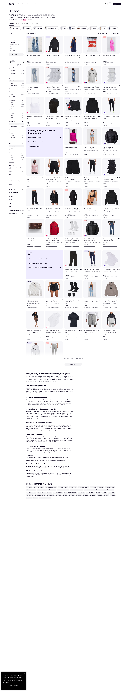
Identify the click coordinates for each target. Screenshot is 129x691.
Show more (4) (13, 50)
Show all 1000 (12, 96)
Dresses (28, 388)
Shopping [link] (15, 8)
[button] (110, 3)
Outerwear (12, 40)
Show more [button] (73, 364)
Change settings (13, 685)
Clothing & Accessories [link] (23, 8)
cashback (28, 452)
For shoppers (11, 0)
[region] (13, 681)
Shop (28, 3)
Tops (11, 46)
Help (35, 3)
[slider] (10, 62)
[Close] (24, 673)
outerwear (51, 437)
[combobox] (102, 33)
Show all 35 (11, 140)
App (32, 3)
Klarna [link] (10, 8)
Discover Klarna (21, 3)
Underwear (12, 42)
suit (33, 400)
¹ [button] (34, 62)
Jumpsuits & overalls (31, 411)
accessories (49, 425)
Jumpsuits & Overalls (14, 44)
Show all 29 (11, 162)
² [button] (51, 62)
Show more (53, 17)
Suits (11, 48)
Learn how (29, 19)
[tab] (11, 23)
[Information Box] (35, 33)
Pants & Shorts (13, 38)
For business (17, 0)
